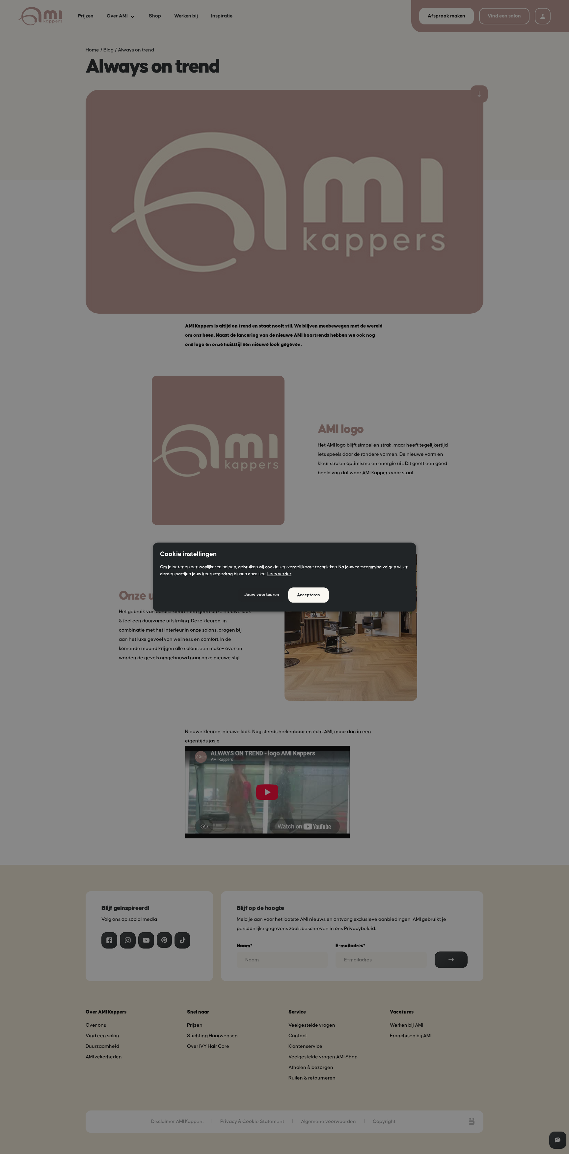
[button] (262, 595)
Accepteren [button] (308, 595)
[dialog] (284, 577)
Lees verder (279, 574)
